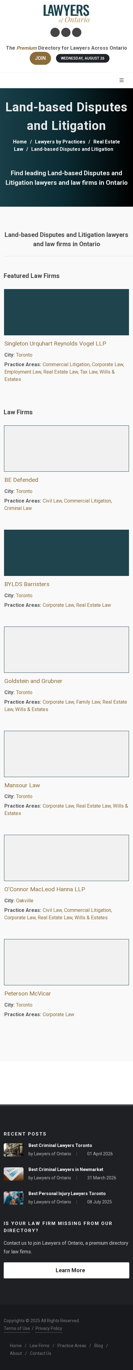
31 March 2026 (101, 1177)
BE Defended (21, 479)
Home (20, 142)
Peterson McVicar (27, 993)
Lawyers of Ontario (52, 1153)
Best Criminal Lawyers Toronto (60, 1145)
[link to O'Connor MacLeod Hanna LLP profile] (66, 858)
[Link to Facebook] (76, 32)
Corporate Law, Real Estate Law (77, 605)
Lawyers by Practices (60, 142)
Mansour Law (22, 785)
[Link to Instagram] (55, 32)
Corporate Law (58, 1014)
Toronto (24, 355)
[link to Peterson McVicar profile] (66, 962)
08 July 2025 (99, 1201)
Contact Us (40, 1353)
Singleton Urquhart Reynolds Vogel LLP (55, 343)
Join (40, 58)
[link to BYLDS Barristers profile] (66, 553)
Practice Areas (72, 1345)
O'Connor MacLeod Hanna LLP (44, 889)
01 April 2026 (100, 1153)
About (16, 1353)
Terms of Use (17, 1328)
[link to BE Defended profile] (66, 448)
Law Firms (39, 1345)
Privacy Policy (49, 1328)
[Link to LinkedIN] (66, 32)
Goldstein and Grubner (33, 681)
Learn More (70, 1270)
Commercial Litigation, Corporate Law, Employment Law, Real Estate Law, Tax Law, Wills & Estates (64, 372)
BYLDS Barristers (26, 584)
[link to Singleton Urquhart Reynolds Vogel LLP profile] (66, 312)
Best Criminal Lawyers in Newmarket (65, 1169)
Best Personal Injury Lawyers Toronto (67, 1193)
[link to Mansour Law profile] (66, 754)
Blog (98, 1345)
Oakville (24, 901)
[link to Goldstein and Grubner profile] (66, 650)
